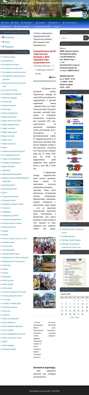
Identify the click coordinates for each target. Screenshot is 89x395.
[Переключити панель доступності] (85, 15)
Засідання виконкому (10, 196)
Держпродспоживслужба (11, 174)
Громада (41, 22)
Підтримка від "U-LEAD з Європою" (15, 257)
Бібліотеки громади (9, 98)
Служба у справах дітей (11, 303)
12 (62, 307)
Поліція (5, 273)
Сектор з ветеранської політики (14, 292)
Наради (5, 231)
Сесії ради (6, 299)
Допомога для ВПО (9, 189)
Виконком (6, 26)
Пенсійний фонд (8, 250)
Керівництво (27, 22)
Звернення (6, 208)
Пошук (57, 26)
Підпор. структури (23, 26)
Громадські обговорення (11, 163)
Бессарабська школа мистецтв (14, 72)
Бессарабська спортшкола (12, 68)
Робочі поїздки (7, 284)
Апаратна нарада (8, 57)
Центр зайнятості (8, 322)
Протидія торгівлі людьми (71, 240)
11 (87, 304)
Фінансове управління (10, 319)
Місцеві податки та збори (11, 223)
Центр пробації (8, 330)
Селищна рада (70, 22)
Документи (55, 22)
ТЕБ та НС (6, 311)
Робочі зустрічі (7, 280)
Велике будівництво (10, 113)
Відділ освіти (7, 140)
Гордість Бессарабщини (11, 159)
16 (78, 307)
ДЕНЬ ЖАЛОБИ (8, 166)
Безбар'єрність (8, 61)
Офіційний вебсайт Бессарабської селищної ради (44, 2)
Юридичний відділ (9, 349)
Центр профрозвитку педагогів (13, 334)
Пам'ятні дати (7, 246)
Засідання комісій (9, 200)
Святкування (7, 288)
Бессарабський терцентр (11, 94)
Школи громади (8, 345)
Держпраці (6, 170)
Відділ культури (8, 136)
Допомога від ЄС (8, 185)
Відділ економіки (8, 128)
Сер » (77, 317)
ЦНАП (4, 341)
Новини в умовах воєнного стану (14, 238)
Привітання (6, 277)
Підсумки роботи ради (10, 254)
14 (70, 307)
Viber (7, 42)
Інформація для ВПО (43, 26)
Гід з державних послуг (11, 155)
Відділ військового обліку (11, 121)
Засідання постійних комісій (12, 204)
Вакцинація (6, 109)
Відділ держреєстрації (10, 124)
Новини (16, 22)
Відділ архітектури (9, 117)
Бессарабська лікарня (10, 64)
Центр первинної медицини (12, 326)
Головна (6, 22)
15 (74, 307)
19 (62, 311)
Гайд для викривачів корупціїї (13, 151)
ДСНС (4, 193)
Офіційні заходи (8, 242)
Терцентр (5, 315)
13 (66, 307)
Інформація (46, 33)
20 (66, 311)
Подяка (5, 269)
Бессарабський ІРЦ (9, 90)
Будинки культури (9, 105)
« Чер (72, 317)
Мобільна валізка (9, 227)
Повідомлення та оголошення (13, 261)
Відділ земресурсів (9, 132)
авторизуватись (39, 377)
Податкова (6, 265)
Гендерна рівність (68, 236)
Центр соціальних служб (11, 338)
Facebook (9, 37)
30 (78, 314)
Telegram (8, 47)
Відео (4, 147)
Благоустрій (6, 102)
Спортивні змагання (9, 307)
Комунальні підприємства (12, 219)
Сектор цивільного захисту (12, 296)
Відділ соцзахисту (9, 143)
